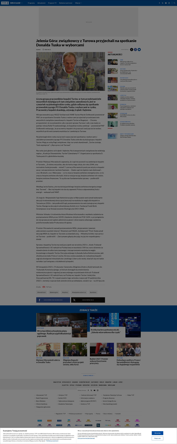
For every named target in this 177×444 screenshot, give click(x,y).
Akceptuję (157, 433)
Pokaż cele (157, 438)
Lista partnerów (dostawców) (86, 438)
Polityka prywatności (52, 441)
